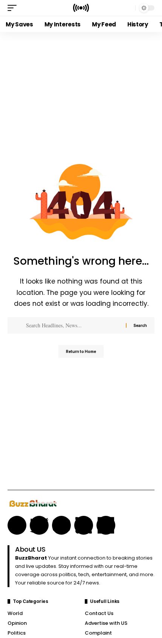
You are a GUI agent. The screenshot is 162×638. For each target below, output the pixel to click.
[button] (14, 8)
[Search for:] (73, 325)
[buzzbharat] (81, 8)
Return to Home (81, 351)
